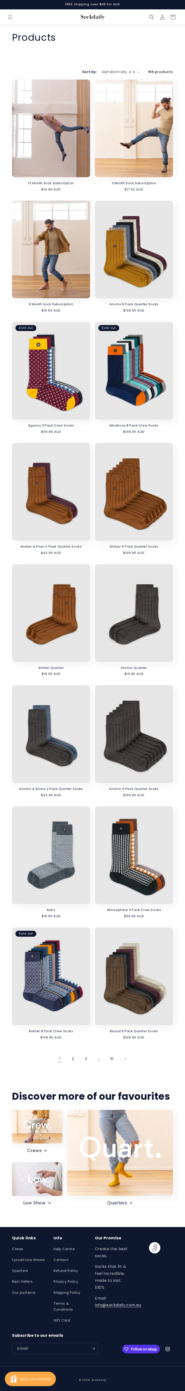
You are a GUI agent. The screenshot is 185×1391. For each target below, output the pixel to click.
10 (112, 1058)
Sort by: (89, 71)
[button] (10, 17)
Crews (34, 1150)
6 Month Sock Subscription (51, 304)
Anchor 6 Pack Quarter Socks (134, 789)
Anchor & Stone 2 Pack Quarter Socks (51, 789)
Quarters (117, 1203)
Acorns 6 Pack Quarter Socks (134, 304)
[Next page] (125, 1058)
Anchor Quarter (134, 668)
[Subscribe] (93, 1348)
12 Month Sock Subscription (51, 183)
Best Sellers (22, 1281)
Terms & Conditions (63, 1306)
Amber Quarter (51, 668)
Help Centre (64, 1249)
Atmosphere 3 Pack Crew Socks (134, 910)
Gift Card (61, 1320)
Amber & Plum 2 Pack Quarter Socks (51, 547)
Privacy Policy (65, 1281)
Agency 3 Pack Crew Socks (51, 426)
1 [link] (60, 1058)
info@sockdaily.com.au (118, 1305)
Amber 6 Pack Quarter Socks (134, 547)
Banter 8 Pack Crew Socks (51, 1031)
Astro (51, 910)
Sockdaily (99, 1380)
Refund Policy (65, 1270)
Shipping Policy (66, 1292)
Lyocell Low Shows (28, 1259)
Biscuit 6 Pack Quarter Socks (134, 1031)
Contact (61, 1259)
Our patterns (23, 1292)
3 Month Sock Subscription (134, 183)
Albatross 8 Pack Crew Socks (134, 426)
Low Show (34, 1203)
